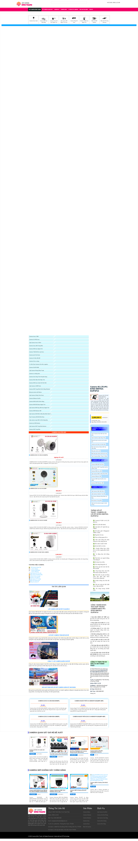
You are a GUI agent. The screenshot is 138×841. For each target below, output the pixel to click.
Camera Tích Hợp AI (34, 577)
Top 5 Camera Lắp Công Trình (98, 437)
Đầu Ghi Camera (87, 826)
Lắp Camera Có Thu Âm (35, 573)
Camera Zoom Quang (34, 576)
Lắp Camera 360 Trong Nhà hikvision (37, 426)
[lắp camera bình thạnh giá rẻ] (24, 3)
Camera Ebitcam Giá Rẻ (34, 398)
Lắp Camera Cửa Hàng (102, 817)
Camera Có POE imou (34, 339)
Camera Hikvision (87, 814)
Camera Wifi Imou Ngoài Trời (36, 348)
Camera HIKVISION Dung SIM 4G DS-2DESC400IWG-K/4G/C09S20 (38, 791)
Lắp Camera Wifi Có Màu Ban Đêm (99, 473)
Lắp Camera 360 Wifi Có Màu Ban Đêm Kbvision (40, 413)
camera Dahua (34, 568)
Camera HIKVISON (35, 570)
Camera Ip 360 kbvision (34, 423)
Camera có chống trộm (34, 373)
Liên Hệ (91, 9)
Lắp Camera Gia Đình (102, 812)
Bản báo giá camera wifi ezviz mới (99, 453)
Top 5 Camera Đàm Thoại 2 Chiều (99, 456)
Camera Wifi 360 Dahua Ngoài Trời (37, 404)
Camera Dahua (86, 812)
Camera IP (56, 9)
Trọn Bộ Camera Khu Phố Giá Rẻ (59, 754)
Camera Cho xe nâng (34, 361)
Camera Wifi (64, 9)
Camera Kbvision (87, 817)
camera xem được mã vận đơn (98, 444)
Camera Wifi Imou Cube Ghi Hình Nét (37, 382)
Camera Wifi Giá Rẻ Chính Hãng (36, 401)
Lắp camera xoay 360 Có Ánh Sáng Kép (38, 420)
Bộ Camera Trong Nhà (96, 500)
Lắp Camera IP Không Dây (35, 574)
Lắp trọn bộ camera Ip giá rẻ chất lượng (99, 504)
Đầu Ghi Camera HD (34, 580)
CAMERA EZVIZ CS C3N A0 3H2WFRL (39, 455)
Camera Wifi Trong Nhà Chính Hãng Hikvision (39, 389)
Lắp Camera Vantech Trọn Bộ (98, 493)
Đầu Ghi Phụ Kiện (83, 9)
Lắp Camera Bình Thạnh (35, 9)
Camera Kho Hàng (101, 823)
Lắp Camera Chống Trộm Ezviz (36, 395)
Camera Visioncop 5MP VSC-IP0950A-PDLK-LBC (58, 791)
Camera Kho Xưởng (101, 820)
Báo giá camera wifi (95, 451)
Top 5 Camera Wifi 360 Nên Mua (36, 417)
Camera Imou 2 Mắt (33, 336)
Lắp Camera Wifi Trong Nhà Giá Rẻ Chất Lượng (99, 467)
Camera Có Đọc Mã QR (34, 358)
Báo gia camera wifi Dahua (35, 392)
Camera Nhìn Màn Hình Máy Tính (37, 379)
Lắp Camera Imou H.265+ (35, 342)
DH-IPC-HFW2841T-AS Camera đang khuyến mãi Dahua (78, 751)
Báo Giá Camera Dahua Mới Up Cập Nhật (98, 447)
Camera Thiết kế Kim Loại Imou (36, 351)
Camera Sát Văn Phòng (102, 814)
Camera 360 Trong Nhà (34, 429)
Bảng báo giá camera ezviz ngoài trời (99, 441)
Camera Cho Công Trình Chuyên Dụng (38, 376)
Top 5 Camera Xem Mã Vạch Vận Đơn (99, 434)
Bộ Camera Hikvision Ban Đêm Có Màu (99, 497)
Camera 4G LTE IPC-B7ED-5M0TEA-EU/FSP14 (99, 389)
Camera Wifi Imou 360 (96, 471)
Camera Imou (86, 820)
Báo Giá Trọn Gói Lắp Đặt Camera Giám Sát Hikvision (59, 687)
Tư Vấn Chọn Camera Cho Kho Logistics (38, 364)
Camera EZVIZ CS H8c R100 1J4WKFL (39, 552)
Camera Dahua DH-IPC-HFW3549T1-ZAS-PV (96, 751)
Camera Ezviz (86, 823)
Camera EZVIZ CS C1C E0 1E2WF (38, 488)
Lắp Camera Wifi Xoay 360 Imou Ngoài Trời (39, 407)
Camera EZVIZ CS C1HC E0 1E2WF (38, 520)
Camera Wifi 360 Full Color (97, 464)
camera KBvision (35, 571)
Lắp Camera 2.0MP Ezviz (35, 386)
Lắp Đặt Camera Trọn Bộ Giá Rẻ (59, 635)
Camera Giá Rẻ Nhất (34, 367)
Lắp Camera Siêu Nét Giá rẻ (97, 491)
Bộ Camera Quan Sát (47, 9)
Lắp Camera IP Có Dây (35, 579)
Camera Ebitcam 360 (96, 476)
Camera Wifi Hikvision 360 (97, 482)
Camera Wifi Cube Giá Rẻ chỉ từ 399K (98, 479)
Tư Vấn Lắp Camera (73, 9)
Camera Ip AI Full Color (34, 355)
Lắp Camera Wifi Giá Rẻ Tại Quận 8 (59, 609)
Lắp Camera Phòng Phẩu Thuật (36, 370)
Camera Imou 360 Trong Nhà (36, 345)
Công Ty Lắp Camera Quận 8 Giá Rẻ (59, 661)
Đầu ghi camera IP (34, 581)
